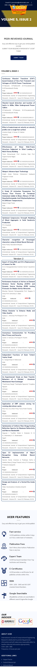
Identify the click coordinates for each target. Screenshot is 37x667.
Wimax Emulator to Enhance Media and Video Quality (18, 312)
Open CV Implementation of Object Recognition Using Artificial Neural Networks (18, 455)
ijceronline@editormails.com (20, 3)
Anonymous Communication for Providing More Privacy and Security (18, 334)
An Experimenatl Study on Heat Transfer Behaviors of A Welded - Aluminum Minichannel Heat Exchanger (18, 379)
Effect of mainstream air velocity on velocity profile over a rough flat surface (18, 128)
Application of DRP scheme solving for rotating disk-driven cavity (18, 405)
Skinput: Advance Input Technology (15, 172)
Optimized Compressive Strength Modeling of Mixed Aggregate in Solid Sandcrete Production (18, 220)
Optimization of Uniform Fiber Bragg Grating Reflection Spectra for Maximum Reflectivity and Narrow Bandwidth (18, 428)
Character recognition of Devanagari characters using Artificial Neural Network (18, 241)
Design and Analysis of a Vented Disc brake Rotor (18, 483)
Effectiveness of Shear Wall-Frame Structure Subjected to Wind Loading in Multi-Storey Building (18, 149)
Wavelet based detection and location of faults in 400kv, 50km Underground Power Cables (18, 105)
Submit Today (18, 58)
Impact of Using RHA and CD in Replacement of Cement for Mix (18, 263)
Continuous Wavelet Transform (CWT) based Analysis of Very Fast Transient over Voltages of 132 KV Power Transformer (18, 81)
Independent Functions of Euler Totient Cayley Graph (18, 356)
